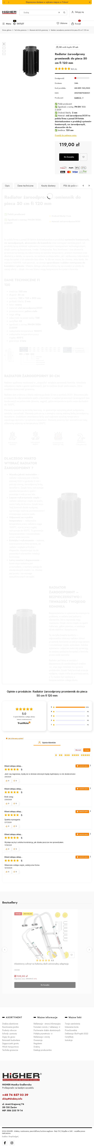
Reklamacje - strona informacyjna (47, 1023)
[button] (90, 2)
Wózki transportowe (10, 1046)
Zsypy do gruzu (8, 1036)
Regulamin (38, 1043)
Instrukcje (69, 1040)
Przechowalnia (71, 1030)
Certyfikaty (69, 1036)
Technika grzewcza (20, 30)
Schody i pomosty (9, 1033)
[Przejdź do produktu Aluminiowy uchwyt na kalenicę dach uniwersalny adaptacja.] (45, 935)
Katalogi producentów (43, 1050)
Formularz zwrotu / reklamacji (46, 1027)
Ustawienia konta (71, 1027)
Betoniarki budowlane (11, 1040)
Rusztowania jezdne (10, 1027)
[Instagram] (12, 1143)
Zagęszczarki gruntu (10, 1043)
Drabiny (37, 1046)
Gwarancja (38, 1040)
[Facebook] (5, 1143)
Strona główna (6, 30)
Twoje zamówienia (72, 1023)
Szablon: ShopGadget (10, 1136)
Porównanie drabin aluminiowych (47, 1030)
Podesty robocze (9, 1030)
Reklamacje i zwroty (42, 1036)
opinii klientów (24, 717)
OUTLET (20, 23)
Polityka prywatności (42, 1033)
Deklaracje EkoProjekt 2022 (76, 1033)
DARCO (78, 98)
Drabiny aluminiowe (10, 1023)
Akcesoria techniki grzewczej (38, 30)
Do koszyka (69, 157)
